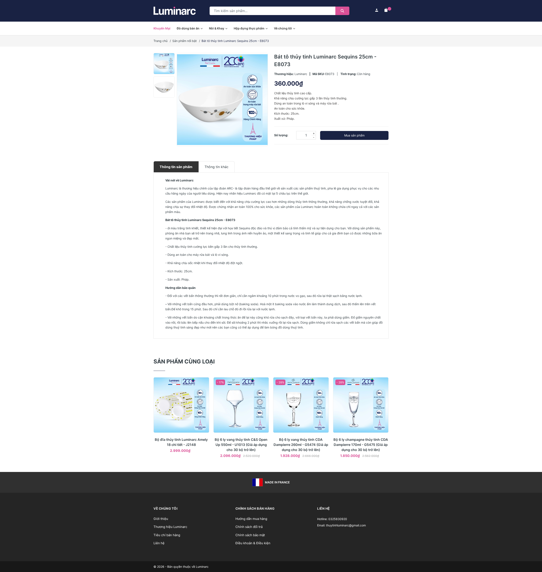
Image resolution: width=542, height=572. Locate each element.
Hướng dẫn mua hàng (251, 519)
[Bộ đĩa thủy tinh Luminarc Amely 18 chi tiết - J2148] (181, 405)
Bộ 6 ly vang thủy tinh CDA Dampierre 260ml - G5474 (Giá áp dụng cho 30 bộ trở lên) (301, 444)
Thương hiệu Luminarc (170, 527)
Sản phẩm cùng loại (184, 361)
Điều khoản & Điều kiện (252, 543)
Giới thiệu (160, 519)
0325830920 (337, 519)
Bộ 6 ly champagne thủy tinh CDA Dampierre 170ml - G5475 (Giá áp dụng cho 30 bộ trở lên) (360, 444)
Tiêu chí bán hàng (166, 535)
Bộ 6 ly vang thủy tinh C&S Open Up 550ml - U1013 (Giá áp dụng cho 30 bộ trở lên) (241, 444)
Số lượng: (281, 135)
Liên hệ (159, 543)
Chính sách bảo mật (250, 535)
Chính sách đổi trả (249, 527)
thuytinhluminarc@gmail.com (346, 525)
